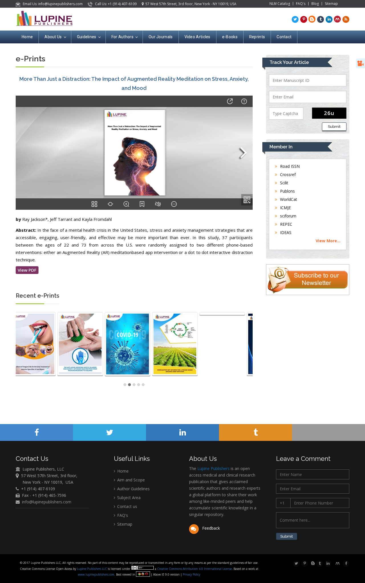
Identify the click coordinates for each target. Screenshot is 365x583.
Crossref (287, 174)
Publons (287, 191)
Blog (315, 3)
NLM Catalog (279, 3)
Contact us (126, 506)
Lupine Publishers (213, 468)
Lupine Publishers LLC (92, 569)
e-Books (230, 37)
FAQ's (300, 3)
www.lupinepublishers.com (96, 574)
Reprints (257, 37)
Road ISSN (289, 166)
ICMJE (285, 207)
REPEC (285, 224)
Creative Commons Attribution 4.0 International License (194, 569)
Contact (284, 37)
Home (27, 37)
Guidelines (86, 37)
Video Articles (197, 37)
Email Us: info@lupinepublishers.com (52, 3)
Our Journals (161, 37)
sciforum (287, 216)
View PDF (27, 270)
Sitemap (331, 3)
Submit (334, 126)
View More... (328, 240)
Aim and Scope (130, 480)
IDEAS (285, 232)
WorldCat (288, 199)
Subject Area (128, 497)
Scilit (283, 182)
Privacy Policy (191, 574)
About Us (53, 37)
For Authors (122, 37)
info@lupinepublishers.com (46, 502)
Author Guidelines (133, 488)
